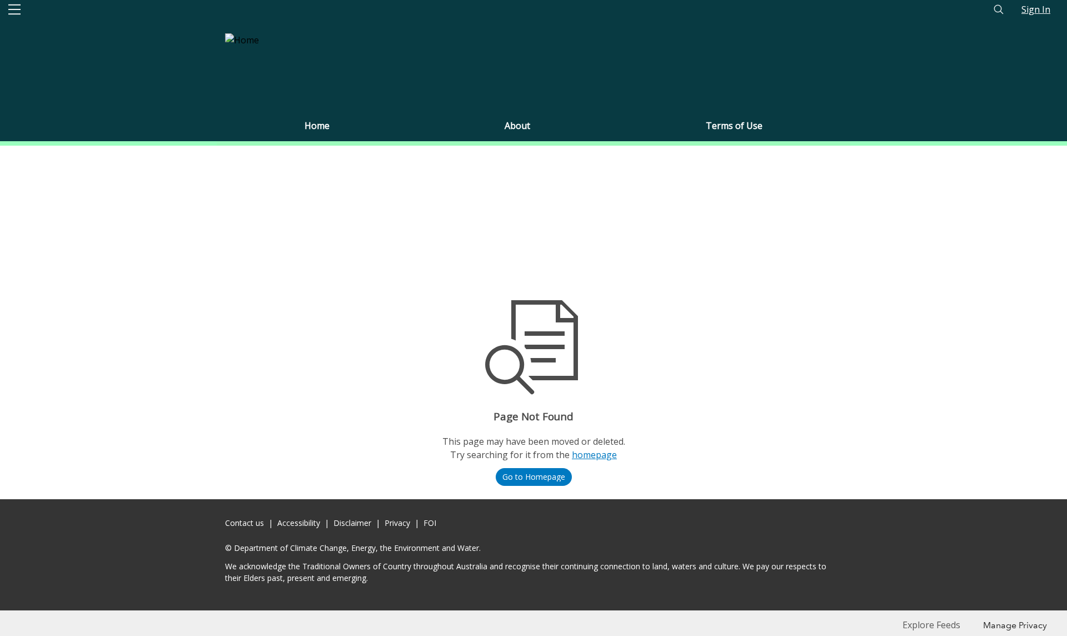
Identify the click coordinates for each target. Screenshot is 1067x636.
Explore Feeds (931, 625)
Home (317, 126)
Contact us (244, 523)
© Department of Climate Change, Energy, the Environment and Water (352, 548)
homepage (594, 455)
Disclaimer (352, 523)
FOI (429, 523)
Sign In (1035, 9)
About (517, 126)
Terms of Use (734, 126)
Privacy (397, 523)
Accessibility (298, 523)
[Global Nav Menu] (14, 9)
